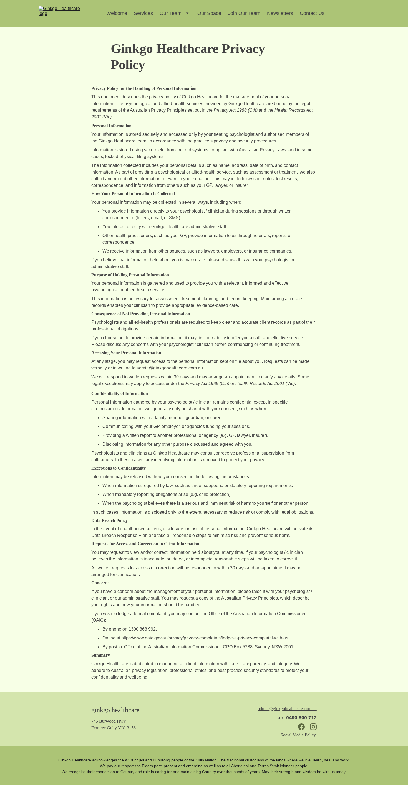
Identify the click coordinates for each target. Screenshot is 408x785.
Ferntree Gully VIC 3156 (113, 727)
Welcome (116, 13)
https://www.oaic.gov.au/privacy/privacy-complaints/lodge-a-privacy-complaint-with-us (204, 638)
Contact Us (312, 13)
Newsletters (280, 13)
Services (143, 13)
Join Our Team (244, 13)
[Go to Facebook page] (301, 726)
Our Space (209, 13)
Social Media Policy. (299, 735)
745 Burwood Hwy (108, 721)
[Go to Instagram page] (313, 726)
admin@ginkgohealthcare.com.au (170, 368)
